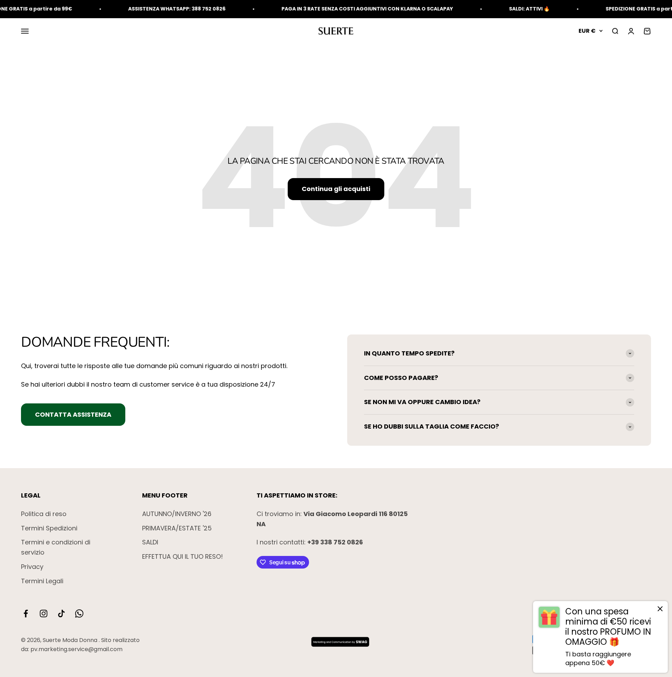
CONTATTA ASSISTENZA (73, 414)
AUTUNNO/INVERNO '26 (176, 513)
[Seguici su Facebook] (25, 613)
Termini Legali (42, 581)
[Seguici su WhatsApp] (79, 613)
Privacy (32, 566)
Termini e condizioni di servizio (55, 547)
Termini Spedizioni (49, 528)
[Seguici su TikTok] (61, 613)
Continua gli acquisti (336, 188)
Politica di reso (43, 513)
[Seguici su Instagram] (43, 613)
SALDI (150, 542)
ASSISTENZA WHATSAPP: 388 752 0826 (159, 8)
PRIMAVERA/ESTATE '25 (177, 528)
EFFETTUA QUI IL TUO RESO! (182, 556)
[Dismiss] (660, 610)
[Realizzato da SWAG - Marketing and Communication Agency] (340, 641)
